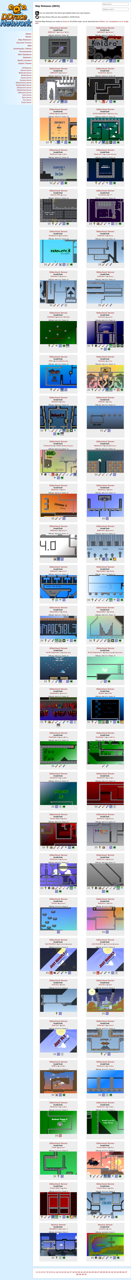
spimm (110, 317)
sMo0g (111, 571)
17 (71, 1272)
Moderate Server (25, 73)
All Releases (27, 68)
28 (101, 1272)
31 (109, 1272)
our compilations (112, 21)
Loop (65, 195)
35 (120, 1272)
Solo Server (27, 95)
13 (60, 1272)
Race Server (27, 97)
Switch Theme (25, 63)
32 (112, 1272)
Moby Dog (113, 113)
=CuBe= (64, 154)
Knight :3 (64, 1229)
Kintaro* (62, 32)
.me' (110, 1229)
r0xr (68, 32)
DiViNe (65, 113)
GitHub (102, 21)
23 (87, 1272)
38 (77, 1274)
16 (68, 1272)
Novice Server (26, 70)
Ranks (28, 37)
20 (79, 1272)
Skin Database (25, 54)
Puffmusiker (118, 652)
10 (51, 1272)
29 (104, 1272)
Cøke (114, 154)
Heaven (64, 693)
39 (80, 1274)
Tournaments (25, 51)
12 (57, 1272)
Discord (20, 43)
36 (123, 1272)
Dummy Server (26, 80)
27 (98, 1272)
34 (118, 1272)
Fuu (66, 737)
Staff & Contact (24, 60)
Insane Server (26, 78)
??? (111, 195)
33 (115, 1272)
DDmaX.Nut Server (24, 90)
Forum (28, 43)
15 (65, 1272)
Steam (29, 49)
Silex (59, 113)
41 (85, 1274)
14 (62, 1272)
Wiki (30, 46)
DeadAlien (64, 236)
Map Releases (25, 40)
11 (54, 1272)
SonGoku (62, 944)
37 (126, 1272)
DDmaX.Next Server (24, 85)
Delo (107, 446)
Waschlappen (68, 446)
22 (84, 1272)
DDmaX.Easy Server (24, 83)
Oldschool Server (25, 92)
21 (82, 1272)
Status (28, 34)
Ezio (110, 73)
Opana (111, 236)
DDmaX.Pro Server (24, 88)
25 (93, 1272)
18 (73, 1272)
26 (95, 1272)
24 (90, 1272)
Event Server (26, 102)
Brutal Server (26, 75)
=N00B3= (59, 446)
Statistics (27, 57)
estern (110, 361)
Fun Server (27, 100)
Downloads (18, 49)
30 (107, 1272)
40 (83, 1274)
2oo (62, 737)
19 (76, 1272)
